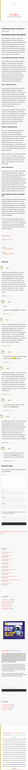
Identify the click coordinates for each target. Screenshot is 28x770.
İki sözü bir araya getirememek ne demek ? (9, 569)
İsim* (3, 490)
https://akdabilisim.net (5, 531)
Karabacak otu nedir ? (5, 608)
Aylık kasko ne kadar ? (8, 254)
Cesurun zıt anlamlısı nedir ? (6, 558)
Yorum (3, 474)
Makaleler (7, 236)
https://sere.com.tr (22, 531)
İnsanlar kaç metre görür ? (6, 565)
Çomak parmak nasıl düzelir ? (7, 572)
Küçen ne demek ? (5, 604)
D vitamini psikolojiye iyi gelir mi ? (8, 552)
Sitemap (2, 533)
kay (8, 239)
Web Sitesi (3, 503)
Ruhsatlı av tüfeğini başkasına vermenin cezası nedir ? (11, 579)
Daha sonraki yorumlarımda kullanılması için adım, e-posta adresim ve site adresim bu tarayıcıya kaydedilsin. (14, 512)
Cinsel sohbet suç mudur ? (6, 555)
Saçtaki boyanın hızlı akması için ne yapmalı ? (9, 576)
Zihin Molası (14, 14)
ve (11, 239)
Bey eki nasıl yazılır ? (8, 249)
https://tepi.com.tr (14, 531)
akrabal (4, 239)
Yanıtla (9, 295)
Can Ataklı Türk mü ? (5, 562)
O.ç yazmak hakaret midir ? (6, 583)
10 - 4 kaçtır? (4, 516)
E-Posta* (3, 497)
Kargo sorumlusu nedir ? (6, 599)
